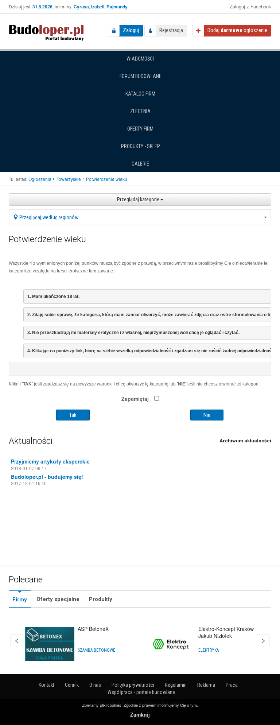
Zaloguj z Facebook (250, 6)
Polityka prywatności (133, 685)
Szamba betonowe (96, 650)
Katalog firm (140, 94)
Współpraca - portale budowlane (141, 692)
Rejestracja (171, 30)
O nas (95, 685)
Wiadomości (140, 59)
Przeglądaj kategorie (138, 199)
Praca (232, 685)
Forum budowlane (141, 76)
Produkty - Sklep (140, 146)
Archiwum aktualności (245, 440)
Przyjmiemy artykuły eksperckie (50, 461)
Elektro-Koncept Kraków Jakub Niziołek (226, 632)
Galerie (140, 164)
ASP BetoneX (93, 628)
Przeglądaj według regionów (48, 217)
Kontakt (46, 685)
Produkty (100, 599)
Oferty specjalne (57, 599)
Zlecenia (140, 111)
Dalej (263, 641)
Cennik (72, 685)
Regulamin (176, 685)
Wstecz (17, 641)
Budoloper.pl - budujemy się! (47, 476)
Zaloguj (131, 30)
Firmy (19, 599)
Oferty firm (140, 129)
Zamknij (140, 714)
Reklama (206, 685)
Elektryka (208, 650)
